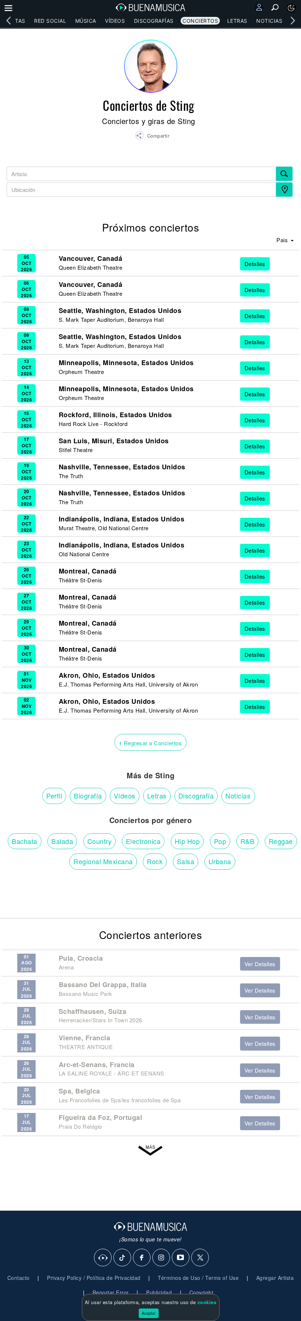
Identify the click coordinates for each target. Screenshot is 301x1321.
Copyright (201, 1292)
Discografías (154, 21)
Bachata (24, 841)
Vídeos (115, 21)
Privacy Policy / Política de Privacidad (94, 1277)
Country (99, 841)
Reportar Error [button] (111, 1292)
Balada (62, 841)
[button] (152, 136)
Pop (220, 841)
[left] (8, 20)
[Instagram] (161, 1258)
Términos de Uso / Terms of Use (198, 1277)
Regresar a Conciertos (150, 742)
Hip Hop (187, 841)
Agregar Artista (275, 1277)
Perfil (54, 795)
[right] (292, 20)
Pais (283, 240)
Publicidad (159, 1292)
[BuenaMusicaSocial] (103, 1258)
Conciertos (200, 21)
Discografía (196, 795)
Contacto (18, 1277)
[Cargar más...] (150, 1151)
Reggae (281, 841)
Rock (155, 861)
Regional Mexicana (103, 861)
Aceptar (149, 1313)
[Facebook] (142, 1258)
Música (85, 21)
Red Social (50, 21)
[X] (200, 1258)
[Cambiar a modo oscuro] (291, 8)
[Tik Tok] (122, 1258)
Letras (237, 21)
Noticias (269, 21)
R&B (247, 841)
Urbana (219, 861)
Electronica (143, 841)
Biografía (88, 795)
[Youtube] (181, 1258)
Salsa (186, 861)
